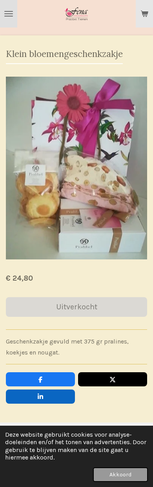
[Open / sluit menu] (8, 14)
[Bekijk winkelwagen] (144, 14)
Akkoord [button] (120, 474)
